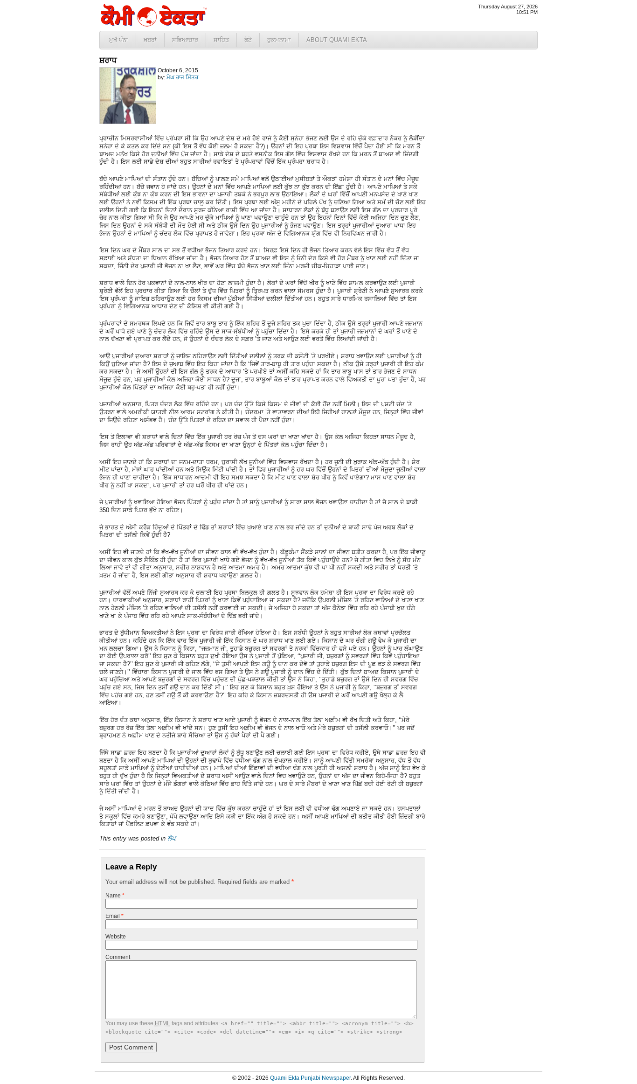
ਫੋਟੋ (248, 39)
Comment (117, 957)
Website (115, 936)
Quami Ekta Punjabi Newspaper (310, 1078)
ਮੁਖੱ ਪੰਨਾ (118, 39)
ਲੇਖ (171, 838)
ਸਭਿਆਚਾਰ (185, 39)
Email (114, 916)
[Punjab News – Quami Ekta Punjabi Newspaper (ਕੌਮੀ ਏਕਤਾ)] (153, 24)
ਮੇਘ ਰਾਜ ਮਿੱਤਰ (182, 77)
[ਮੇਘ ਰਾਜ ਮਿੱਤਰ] (127, 122)
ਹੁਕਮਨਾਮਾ (279, 39)
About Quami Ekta (336, 39)
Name (115, 895)
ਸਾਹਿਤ (221, 39)
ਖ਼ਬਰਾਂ (150, 39)
